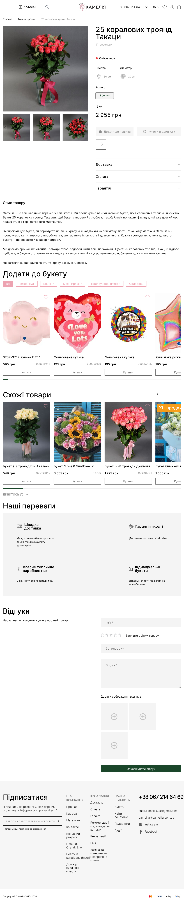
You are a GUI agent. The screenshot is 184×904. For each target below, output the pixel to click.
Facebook (150, 831)
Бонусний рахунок (73, 835)
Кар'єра (71, 813)
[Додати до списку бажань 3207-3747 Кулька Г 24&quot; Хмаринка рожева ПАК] (46, 297)
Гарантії (95, 816)
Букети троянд (26, 19)
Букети (120, 807)
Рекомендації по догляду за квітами (100, 826)
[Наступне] (86, 127)
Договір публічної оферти (72, 868)
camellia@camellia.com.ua (156, 817)
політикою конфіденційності (32, 829)
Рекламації (98, 836)
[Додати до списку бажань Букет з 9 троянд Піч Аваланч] (46, 406)
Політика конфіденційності (76, 855)
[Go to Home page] (92, 7)
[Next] (175, 394)
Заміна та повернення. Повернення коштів (98, 855)
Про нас (71, 807)
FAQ (93, 843)
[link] (26, 323)
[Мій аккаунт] (172, 7)
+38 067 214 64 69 (161, 797)
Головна (7, 19)
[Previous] (161, 394)
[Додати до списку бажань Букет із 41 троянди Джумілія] (147, 406)
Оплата (95, 809)
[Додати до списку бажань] (101, 145)
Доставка (97, 802)
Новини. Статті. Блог (74, 845)
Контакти (72, 827)
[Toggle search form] (47, 7)
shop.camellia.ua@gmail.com (158, 810)
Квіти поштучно (121, 815)
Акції (118, 830)
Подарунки (122, 823)
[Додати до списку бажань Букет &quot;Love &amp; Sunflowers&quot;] (97, 406)
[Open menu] (7, 7)
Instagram (151, 824)
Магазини (73, 820)
